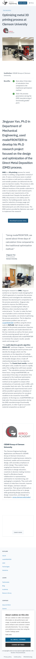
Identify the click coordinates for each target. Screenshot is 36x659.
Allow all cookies (18, 639)
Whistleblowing (28, 657)
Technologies (6, 566)
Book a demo (22, 3)
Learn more (8, 634)
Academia (5, 589)
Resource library (6, 593)
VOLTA (4, 556)
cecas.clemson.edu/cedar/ (21, 497)
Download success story (18, 221)
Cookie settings (18, 645)
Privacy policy (8, 657)
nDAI (3, 563)
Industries (5, 570)
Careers (4, 608)
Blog (3, 586)
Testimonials (5, 582)
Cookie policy (17, 657)
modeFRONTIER (7, 323)
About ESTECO (6, 605)
